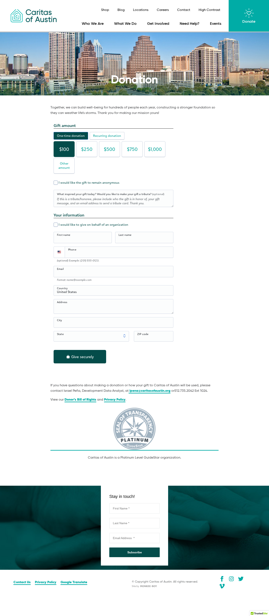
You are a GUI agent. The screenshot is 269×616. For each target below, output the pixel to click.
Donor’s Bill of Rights (80, 399)
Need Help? (189, 24)
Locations (140, 10)
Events (215, 24)
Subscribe (134, 552)
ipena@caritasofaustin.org (149, 391)
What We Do (125, 24)
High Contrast (209, 10)
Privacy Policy (114, 399)
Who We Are (93, 24)
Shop (105, 10)
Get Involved (158, 24)
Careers (163, 10)
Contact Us (22, 582)
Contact (183, 10)
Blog (121, 10)
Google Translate (74, 582)
